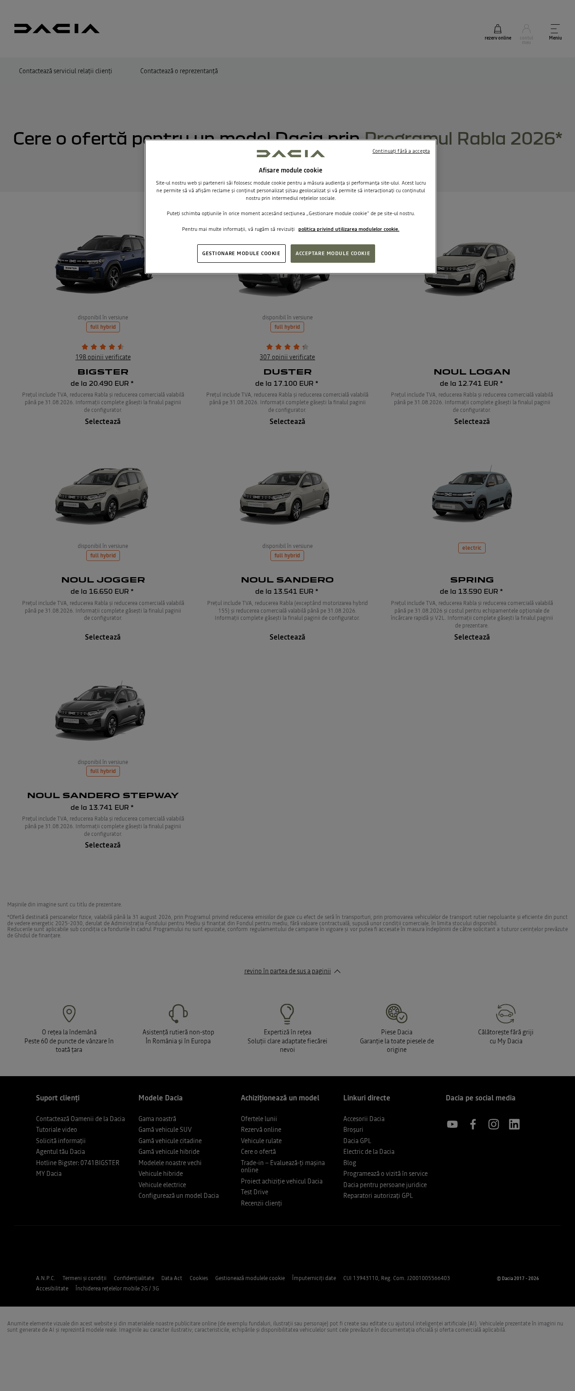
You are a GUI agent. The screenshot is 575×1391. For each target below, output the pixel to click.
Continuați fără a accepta (401, 151)
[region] (291, 206)
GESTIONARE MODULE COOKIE (241, 252)
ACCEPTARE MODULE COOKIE (333, 252)
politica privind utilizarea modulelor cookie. (348, 228)
